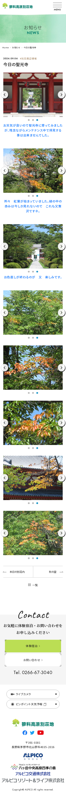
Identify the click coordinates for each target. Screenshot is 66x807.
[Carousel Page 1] (29, 120)
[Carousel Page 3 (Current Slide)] (37, 120)
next (61, 426)
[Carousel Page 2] (33, 120)
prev (4, 426)
